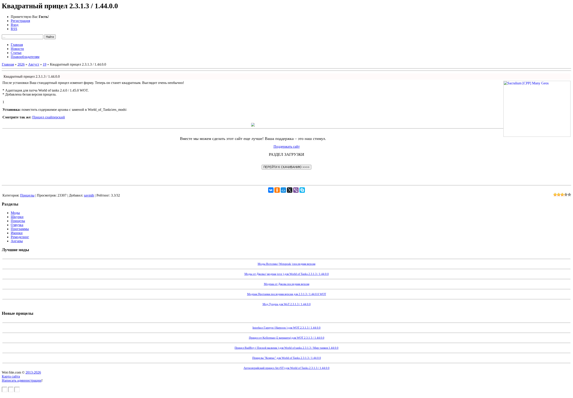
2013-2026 (33, 372)
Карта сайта (11, 376)
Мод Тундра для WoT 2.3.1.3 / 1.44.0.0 (287, 304)
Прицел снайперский (48, 117)
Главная (8, 64)
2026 (21, 64)
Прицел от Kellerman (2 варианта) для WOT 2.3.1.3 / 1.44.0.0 (286, 337)
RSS (14, 29)
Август (33, 64)
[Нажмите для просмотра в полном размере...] (253, 125)
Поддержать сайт (287, 146)
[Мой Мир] (283, 190)
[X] (289, 190)
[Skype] (302, 190)
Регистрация (20, 21)
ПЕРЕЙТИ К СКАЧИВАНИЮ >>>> (286, 167)
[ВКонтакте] (271, 190)
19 (44, 64)
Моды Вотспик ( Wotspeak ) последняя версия (286, 263)
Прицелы (27, 195)
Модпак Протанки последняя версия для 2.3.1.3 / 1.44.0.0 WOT (286, 294)
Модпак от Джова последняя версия (286, 284)
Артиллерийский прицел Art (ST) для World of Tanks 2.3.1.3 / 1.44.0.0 (286, 368)
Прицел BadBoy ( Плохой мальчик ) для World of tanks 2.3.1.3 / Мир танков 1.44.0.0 (286, 347)
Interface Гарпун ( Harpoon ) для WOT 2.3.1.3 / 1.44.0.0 (286, 327)
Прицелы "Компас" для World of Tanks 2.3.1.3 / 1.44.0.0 (286, 357)
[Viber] (296, 190)
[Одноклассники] (277, 190)
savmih (89, 195)
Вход (14, 25)
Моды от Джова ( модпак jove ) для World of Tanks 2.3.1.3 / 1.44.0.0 (286, 274)
